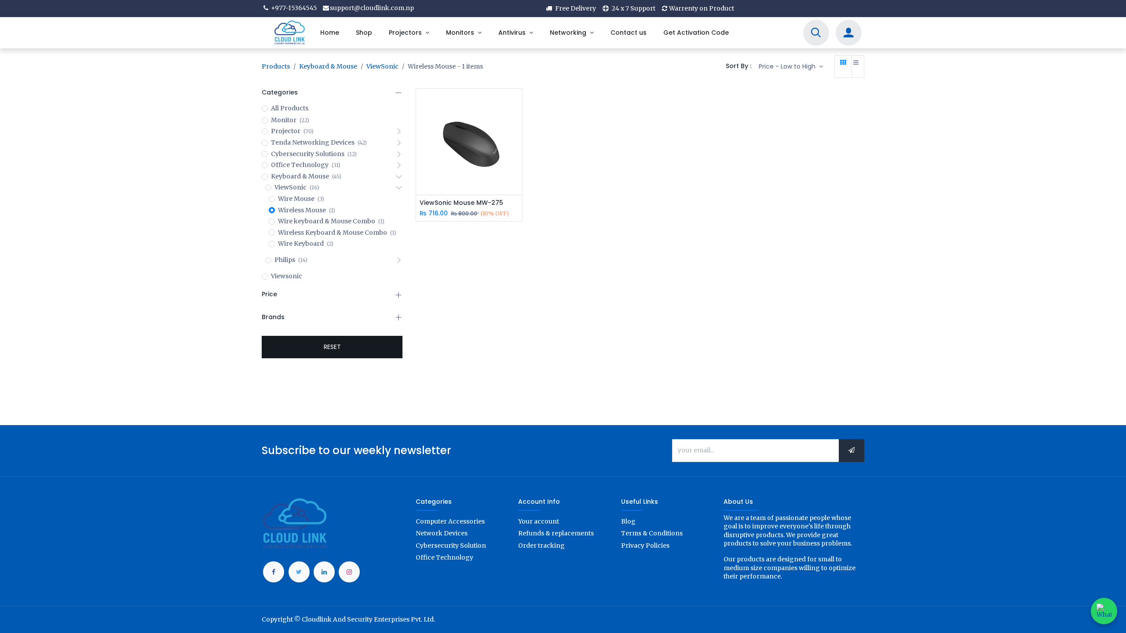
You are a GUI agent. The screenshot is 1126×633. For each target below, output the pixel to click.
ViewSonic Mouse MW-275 (461, 203)
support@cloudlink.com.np (372, 8)
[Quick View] (516, 103)
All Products (289, 108)
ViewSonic (382, 66)
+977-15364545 (293, 8)
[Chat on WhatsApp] (1104, 611)
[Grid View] (843, 66)
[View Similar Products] (516, 162)
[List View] (856, 66)
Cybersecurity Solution (451, 545)
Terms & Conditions (652, 533)
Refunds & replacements (556, 533)
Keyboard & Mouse (328, 66)
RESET (332, 346)
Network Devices (442, 533)
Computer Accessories (450, 521)
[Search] (816, 34)
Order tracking (541, 545)
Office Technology (444, 557)
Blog (628, 521)
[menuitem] (329, 32)
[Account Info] (848, 34)
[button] (790, 66)
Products (276, 66)
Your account (538, 521)
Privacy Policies (645, 545)
